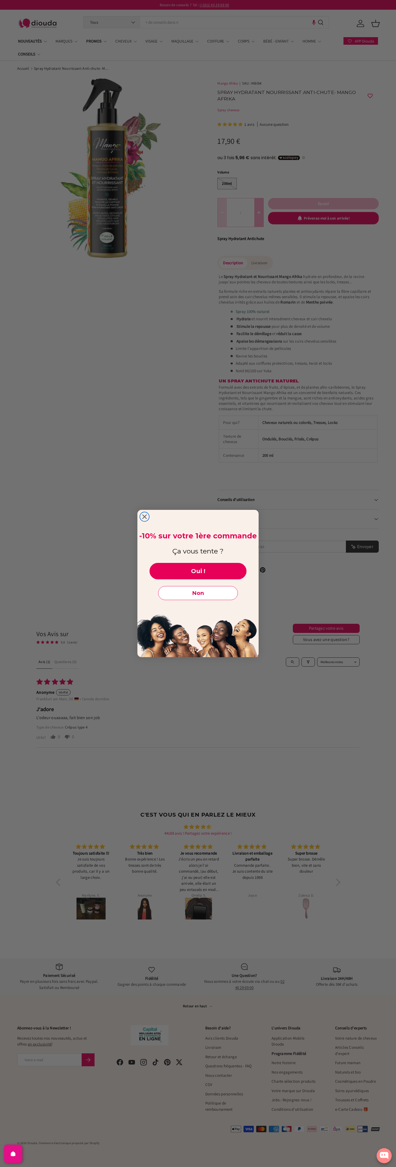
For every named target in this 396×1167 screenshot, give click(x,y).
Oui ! (198, 571)
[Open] (13, 1154)
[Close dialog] (144, 516)
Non (198, 593)
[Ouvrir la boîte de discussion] (384, 1155)
